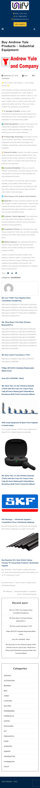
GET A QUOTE (20, 24)
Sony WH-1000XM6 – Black (13, 378)
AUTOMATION (9, 681)
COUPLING (8, 701)
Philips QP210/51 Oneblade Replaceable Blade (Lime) (18, 369)
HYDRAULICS (9, 716)
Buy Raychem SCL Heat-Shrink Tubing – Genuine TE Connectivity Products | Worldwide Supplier (20, 563)
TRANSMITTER (9, 756)
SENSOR (7, 751)
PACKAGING (8, 726)
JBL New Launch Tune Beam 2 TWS (16, 355)
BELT (5, 691)
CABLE (6, 696)
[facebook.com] (8, 273)
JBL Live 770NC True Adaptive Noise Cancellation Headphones (16, 299)
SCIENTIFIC (8, 746)
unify (25, 76)
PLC (5, 731)
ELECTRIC (7, 706)
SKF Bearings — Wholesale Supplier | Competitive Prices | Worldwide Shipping (18, 520)
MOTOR (7, 721)
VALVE (6, 767)
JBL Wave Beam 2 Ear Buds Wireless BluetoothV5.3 (16, 323)
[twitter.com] (16, 273)
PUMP (6, 741)
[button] (10, 29)
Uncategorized (9, 761)
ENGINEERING (16, 278)
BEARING (7, 686)
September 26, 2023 (10, 76)
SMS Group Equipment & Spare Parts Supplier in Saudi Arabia (20, 424)
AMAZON (7, 676)
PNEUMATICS (9, 736)
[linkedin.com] (12, 273)
